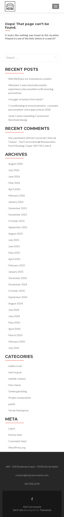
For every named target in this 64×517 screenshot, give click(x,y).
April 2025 (14, 258)
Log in (11, 428)
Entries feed (15, 434)
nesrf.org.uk (15, 372)
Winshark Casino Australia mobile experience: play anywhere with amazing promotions (30, 89)
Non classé (14, 384)
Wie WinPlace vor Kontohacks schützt (30, 78)
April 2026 (14, 189)
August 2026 (15, 163)
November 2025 (17, 214)
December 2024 (17, 277)
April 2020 (14, 328)
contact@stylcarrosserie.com (32, 475)
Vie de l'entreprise (18, 410)
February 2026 (16, 195)
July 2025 (13, 239)
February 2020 (16, 341)
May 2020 (14, 322)
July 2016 (13, 347)
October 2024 (16, 290)
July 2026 (13, 170)
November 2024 (17, 284)
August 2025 (15, 233)
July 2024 (13, 309)
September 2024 (17, 297)
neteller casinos (17, 378)
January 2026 (15, 201)
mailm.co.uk (15, 365)
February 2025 (16, 265)
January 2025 (15, 271)
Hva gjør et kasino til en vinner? (25, 99)
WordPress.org (17, 447)
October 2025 (16, 220)
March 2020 (15, 335)
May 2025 (14, 252)
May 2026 (14, 182)
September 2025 (17, 227)
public (11, 403)
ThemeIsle (45, 509)
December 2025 (17, 208)
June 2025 (14, 246)
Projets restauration (19, 397)
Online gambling (17, 391)
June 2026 (14, 176)
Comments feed (17, 441)
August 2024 (15, 303)
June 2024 (14, 316)
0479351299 (32, 483)
